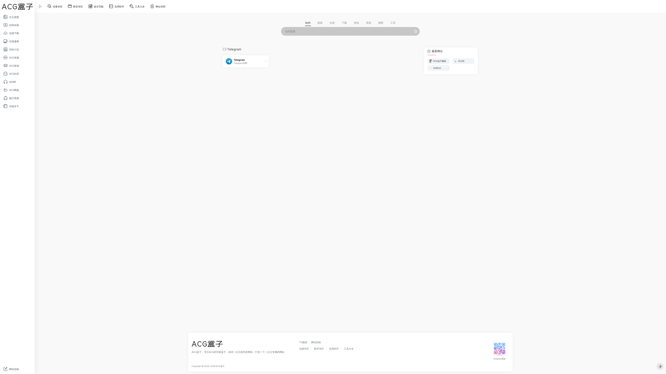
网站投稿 (316, 342)
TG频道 (303, 342)
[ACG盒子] (207, 345)
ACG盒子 (220, 366)
